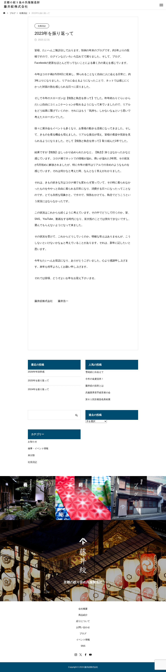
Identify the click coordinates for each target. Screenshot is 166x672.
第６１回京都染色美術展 (97, 399)
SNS (83, 646)
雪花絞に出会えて (94, 372)
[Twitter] (80, 654)
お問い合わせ (83, 627)
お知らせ (32, 441)
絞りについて (83, 621)
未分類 (31, 455)
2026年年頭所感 (36, 371)
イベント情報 (83, 639)
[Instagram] (75, 654)
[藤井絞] (21, 4)
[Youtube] (90, 654)
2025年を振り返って (38, 380)
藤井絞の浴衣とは (94, 385)
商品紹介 (83, 615)
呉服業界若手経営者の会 (97, 392)
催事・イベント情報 (38, 448)
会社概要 (83, 608)
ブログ (83, 633)
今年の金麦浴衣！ (94, 379)
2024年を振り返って (38, 389)
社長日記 (42, 26)
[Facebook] (85, 654)
